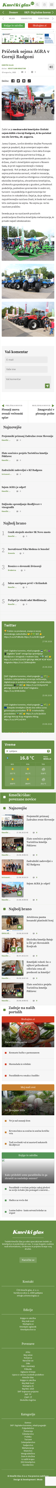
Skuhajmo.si (28, 1324)
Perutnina (43, 18)
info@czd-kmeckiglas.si (28, 1295)
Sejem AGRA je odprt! (14, 487)
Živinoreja (28, 1431)
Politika (28, 1436)
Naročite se (28, 1260)
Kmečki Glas (8, 65)
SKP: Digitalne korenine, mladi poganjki (28, 1425)
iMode (39, 1479)
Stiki (28, 1363)
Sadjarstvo (28, 1445)
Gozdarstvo (28, 1465)
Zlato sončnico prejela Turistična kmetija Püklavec (25, 454)
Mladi (12, 18)
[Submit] (47, 386)
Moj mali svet (28, 1321)
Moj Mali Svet (28, 1383)
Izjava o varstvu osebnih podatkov (28, 1374)
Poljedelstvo (28, 1428)
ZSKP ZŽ (28, 1397)
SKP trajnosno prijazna (28, 1391)
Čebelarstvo (28, 1434)
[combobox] (28, 751)
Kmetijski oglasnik (28, 1326)
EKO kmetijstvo (28, 1462)
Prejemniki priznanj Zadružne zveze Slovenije (27, 436)
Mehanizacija (28, 1448)
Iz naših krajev (28, 1459)
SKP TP (28, 1394)
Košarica (28, 1357)
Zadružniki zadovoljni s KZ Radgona (22, 470)
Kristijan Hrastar (17, 68)
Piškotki (28, 1369)
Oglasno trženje (28, 1372)
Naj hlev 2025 (28, 1388)
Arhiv (28, 1352)
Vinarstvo (26, 18)
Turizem (28, 1439)
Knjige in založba (28, 1318)
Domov (13, 12)
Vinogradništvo (28, 1453)
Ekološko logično (28, 1400)
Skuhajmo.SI (28, 1386)
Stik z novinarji (28, 1366)
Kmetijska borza (28, 1329)
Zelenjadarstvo (28, 1442)
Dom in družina (28, 1456)
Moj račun (28, 1355)
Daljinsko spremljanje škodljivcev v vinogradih (22, 505)
